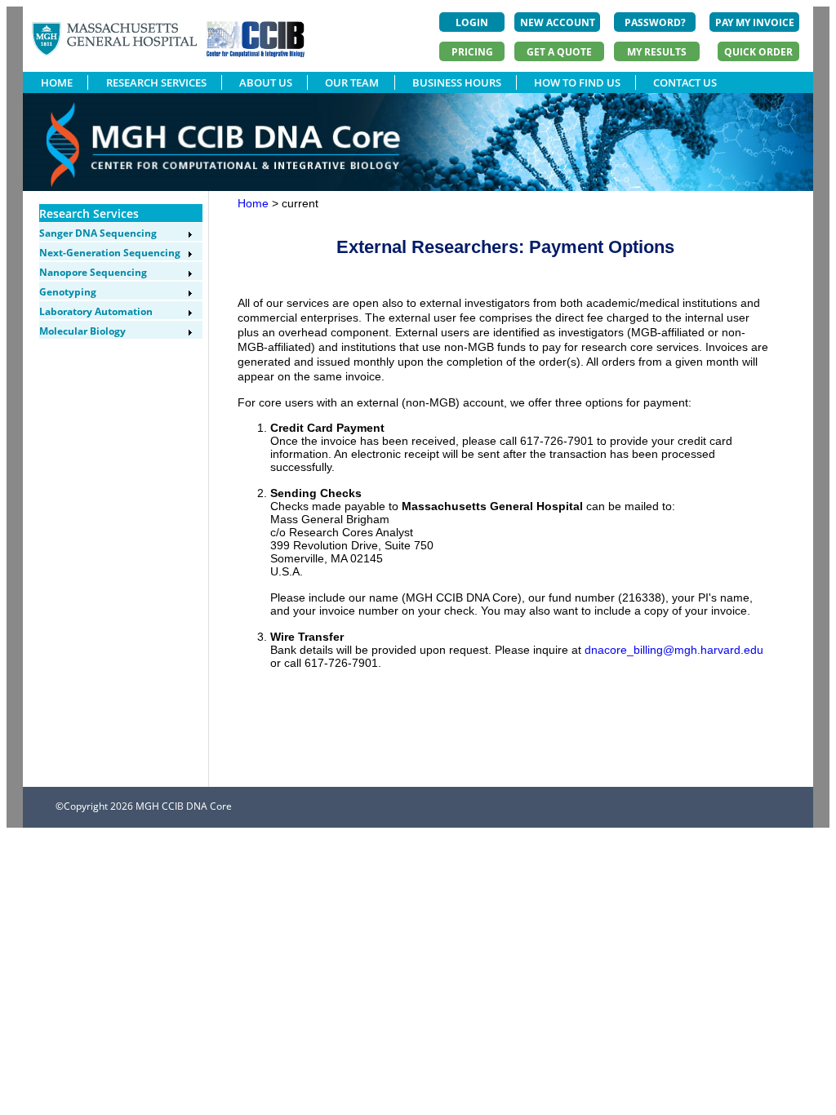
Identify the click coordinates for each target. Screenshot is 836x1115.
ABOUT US (265, 82)
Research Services (89, 213)
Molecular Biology (82, 331)
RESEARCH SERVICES (156, 82)
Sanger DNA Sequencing (98, 233)
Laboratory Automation (96, 311)
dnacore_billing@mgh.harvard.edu (674, 649)
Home (253, 203)
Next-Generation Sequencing (109, 253)
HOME (57, 82)
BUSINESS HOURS (456, 82)
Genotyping (67, 292)
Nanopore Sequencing (93, 272)
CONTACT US (685, 82)
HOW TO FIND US (577, 82)
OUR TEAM (352, 82)
